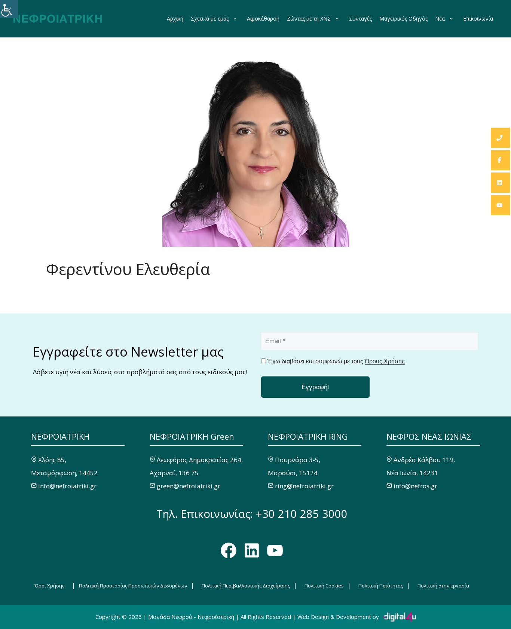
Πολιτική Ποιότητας (380, 585)
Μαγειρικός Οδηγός (403, 18)
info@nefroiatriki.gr (67, 486)
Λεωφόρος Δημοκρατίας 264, (200, 459)
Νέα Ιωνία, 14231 (412, 472)
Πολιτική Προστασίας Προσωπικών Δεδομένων (133, 585)
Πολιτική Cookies (324, 585)
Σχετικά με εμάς (210, 18)
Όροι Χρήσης (49, 585)
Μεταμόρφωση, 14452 (64, 472)
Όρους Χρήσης (385, 361)
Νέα (440, 18)
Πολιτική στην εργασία (443, 585)
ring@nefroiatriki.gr (304, 486)
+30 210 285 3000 (302, 513)
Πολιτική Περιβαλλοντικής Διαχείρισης (246, 585)
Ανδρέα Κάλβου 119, (424, 459)
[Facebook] (500, 160)
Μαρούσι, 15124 (293, 472)
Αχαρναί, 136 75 (174, 472)
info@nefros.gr (415, 486)
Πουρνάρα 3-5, (297, 459)
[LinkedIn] (500, 182)
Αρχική (175, 18)
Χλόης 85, (52, 459)
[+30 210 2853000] (500, 137)
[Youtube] (500, 205)
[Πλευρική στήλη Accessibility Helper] (9, 9)
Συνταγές (360, 18)
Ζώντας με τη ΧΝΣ (309, 18)
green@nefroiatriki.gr (188, 486)
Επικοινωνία (478, 18)
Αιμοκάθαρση (263, 18)
